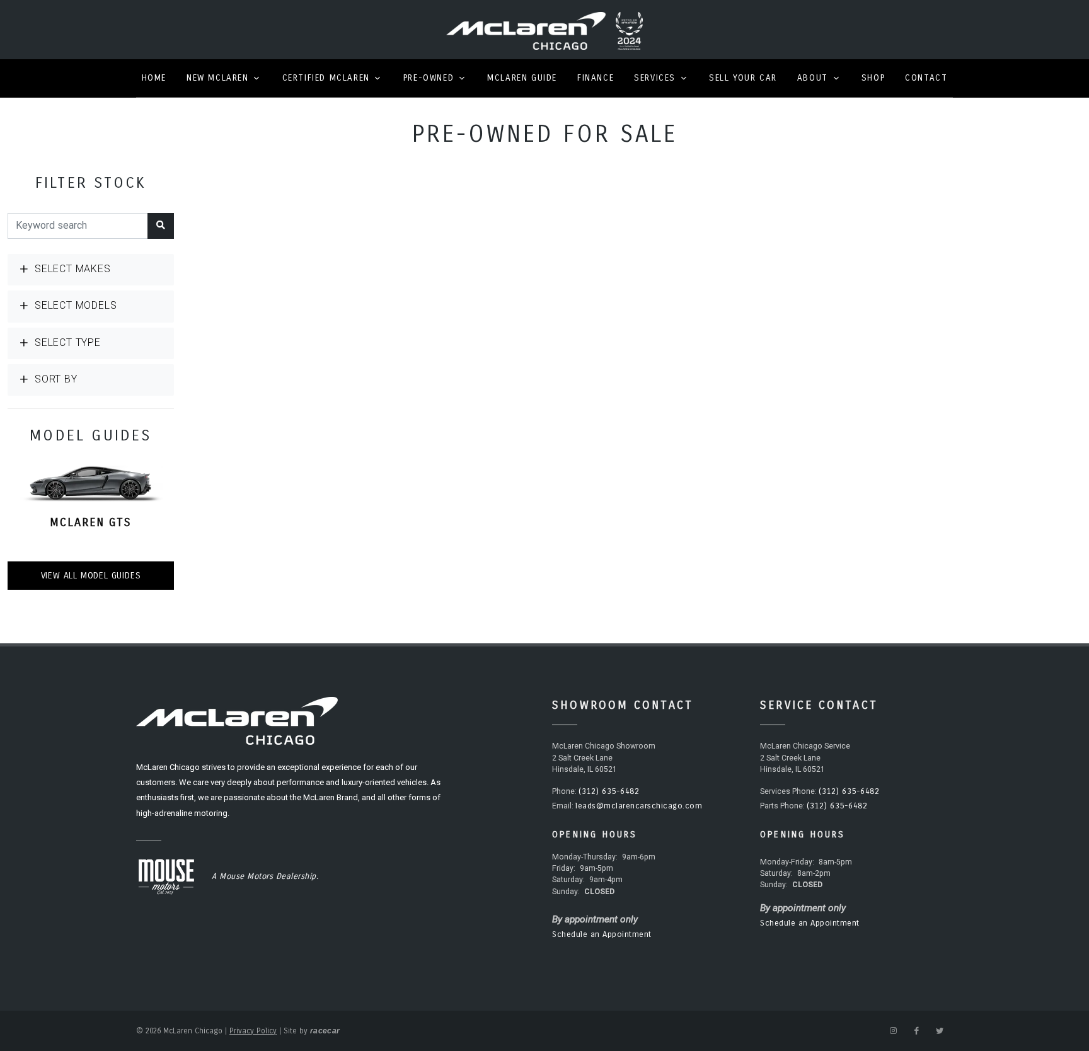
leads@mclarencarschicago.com (638, 806)
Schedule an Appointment (602, 934)
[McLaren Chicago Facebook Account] (916, 1031)
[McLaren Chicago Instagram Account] (893, 1031)
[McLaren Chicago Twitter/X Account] (940, 1031)
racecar (325, 1030)
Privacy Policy (253, 1030)
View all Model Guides (91, 575)
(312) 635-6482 (609, 791)
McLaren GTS (91, 522)
